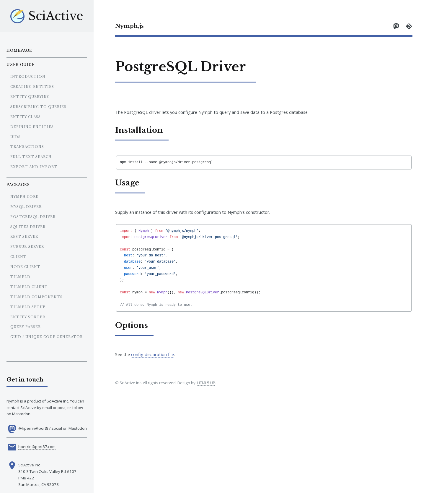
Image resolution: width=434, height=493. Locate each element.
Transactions (27, 147)
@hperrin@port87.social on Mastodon (52, 428)
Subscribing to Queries (38, 107)
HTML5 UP (206, 382)
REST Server (24, 237)
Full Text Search (31, 157)
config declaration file (152, 354)
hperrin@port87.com (37, 446)
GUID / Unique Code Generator (46, 337)
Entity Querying (30, 97)
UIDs (15, 137)
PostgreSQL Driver (33, 217)
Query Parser (25, 327)
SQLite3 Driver (27, 227)
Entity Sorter (27, 317)
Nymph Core (24, 197)
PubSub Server (27, 247)
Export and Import (33, 167)
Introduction (27, 77)
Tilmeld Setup (27, 307)
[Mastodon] (396, 26)
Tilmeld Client (29, 287)
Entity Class (25, 117)
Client (18, 257)
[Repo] (408, 26)
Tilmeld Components (36, 297)
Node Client (25, 267)
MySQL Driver (26, 207)
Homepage (19, 50)
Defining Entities (32, 127)
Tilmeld (20, 277)
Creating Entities (32, 87)
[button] (264, 246)
